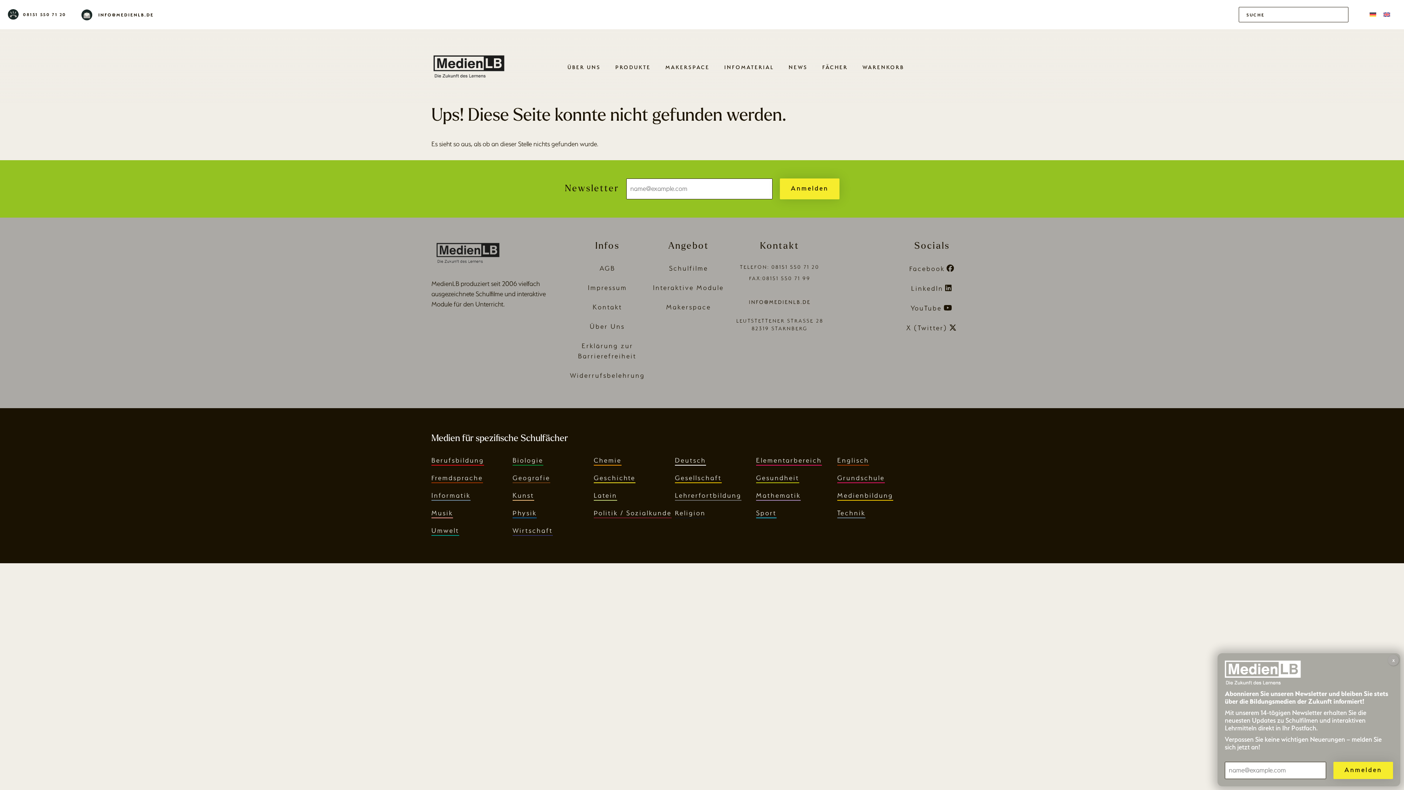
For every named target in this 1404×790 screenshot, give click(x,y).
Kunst (523, 495)
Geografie (531, 478)
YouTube (926, 308)
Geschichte (614, 478)
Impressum (607, 287)
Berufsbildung (457, 460)
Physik (525, 513)
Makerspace (687, 67)
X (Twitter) (926, 328)
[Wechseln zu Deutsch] (1373, 14)
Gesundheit (777, 478)
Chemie (608, 460)
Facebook (927, 268)
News (798, 67)
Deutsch (690, 460)
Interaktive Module (688, 287)
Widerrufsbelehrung (607, 375)
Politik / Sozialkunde (633, 513)
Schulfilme (688, 268)
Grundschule (861, 478)
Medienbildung (865, 495)
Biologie (528, 460)
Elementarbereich (789, 460)
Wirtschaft (533, 530)
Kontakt (607, 307)
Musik (442, 513)
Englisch (853, 460)
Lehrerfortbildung (708, 495)
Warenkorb (883, 67)
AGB (607, 268)
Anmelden (810, 188)
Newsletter (592, 188)
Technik (851, 513)
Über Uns (584, 67)
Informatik (451, 495)
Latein (605, 495)
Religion (690, 513)
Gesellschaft (698, 478)
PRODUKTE (633, 67)
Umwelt (445, 530)
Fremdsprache (457, 478)
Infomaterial (749, 67)
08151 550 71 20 (44, 14)
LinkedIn (927, 288)
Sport (766, 513)
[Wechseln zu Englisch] (1387, 14)
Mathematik (778, 495)
